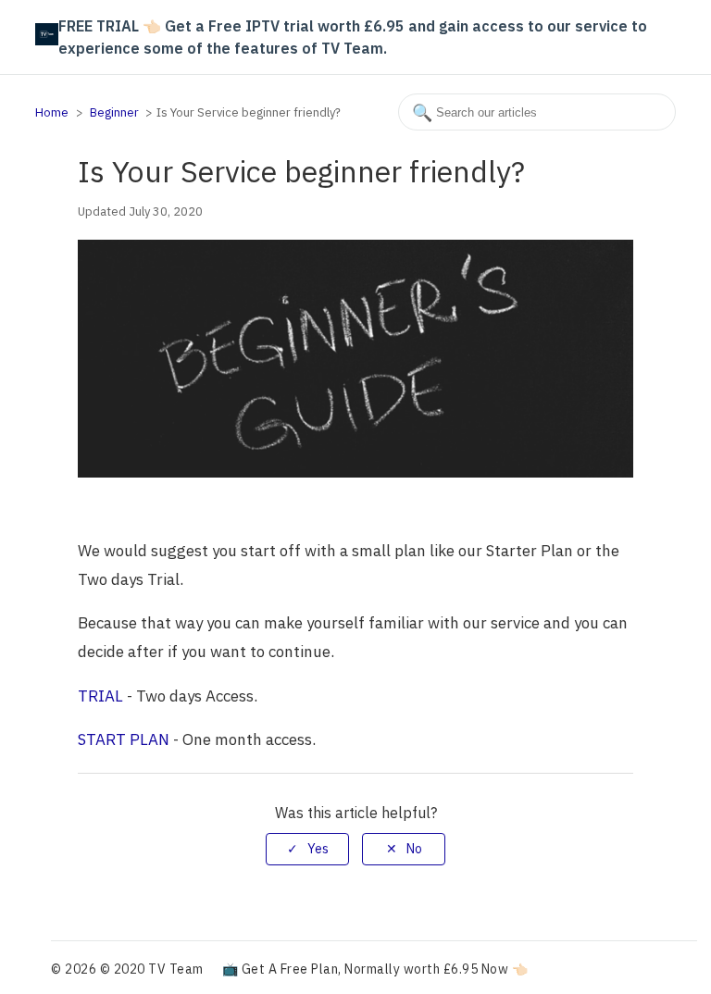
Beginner (114, 112)
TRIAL (100, 696)
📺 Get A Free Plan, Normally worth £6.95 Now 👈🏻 (375, 969)
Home (52, 112)
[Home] (46, 40)
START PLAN (123, 739)
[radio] (307, 849)
